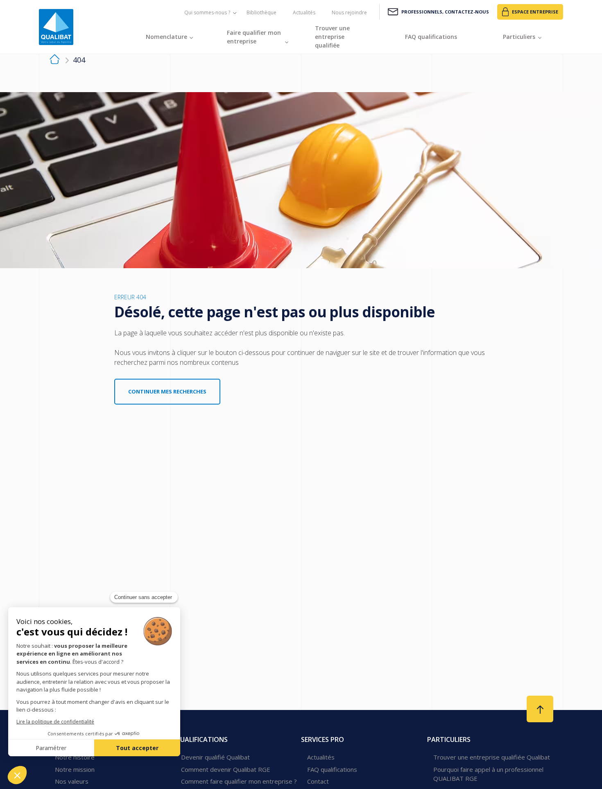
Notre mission (75, 769)
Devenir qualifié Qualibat (215, 757)
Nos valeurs (71, 781)
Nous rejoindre (349, 12)
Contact (318, 781)
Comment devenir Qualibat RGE (225, 769)
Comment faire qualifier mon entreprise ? (239, 781)
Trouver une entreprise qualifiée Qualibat (491, 757)
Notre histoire (75, 757)
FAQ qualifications (332, 769)
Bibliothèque (261, 12)
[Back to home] (56, 27)
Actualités (304, 12)
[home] (55, 60)
